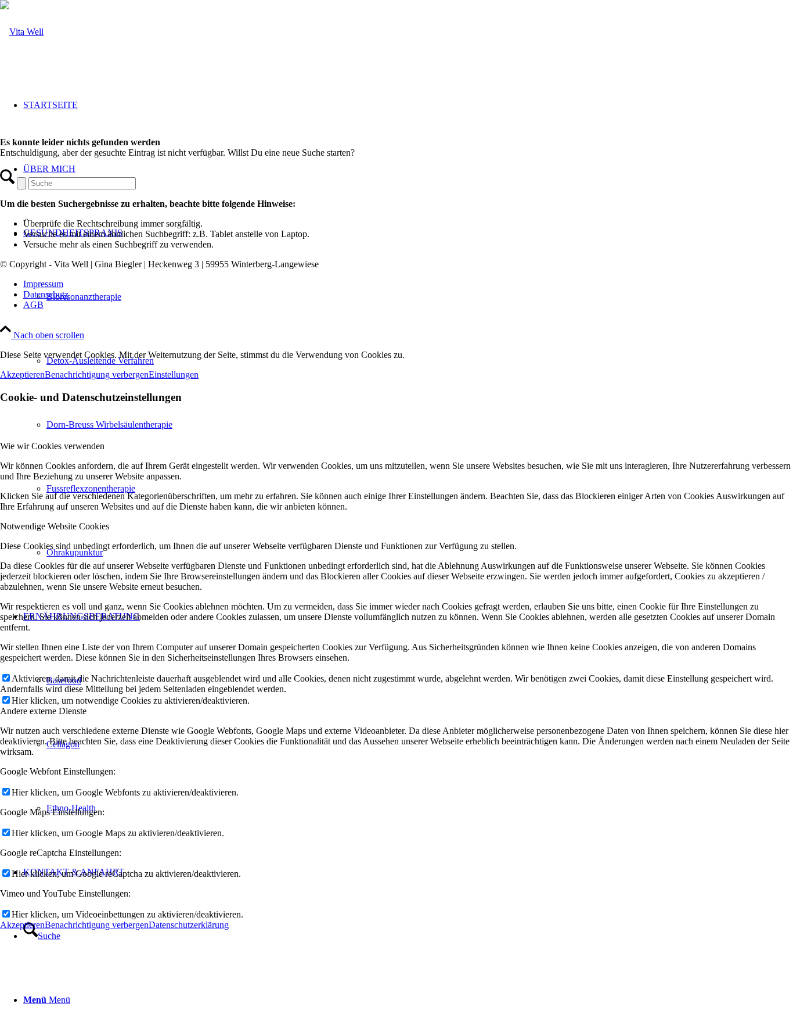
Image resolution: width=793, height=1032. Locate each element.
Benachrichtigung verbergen (97, 374)
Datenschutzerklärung (189, 925)
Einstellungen (174, 374)
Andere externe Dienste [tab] (43, 711)
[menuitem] (408, 936)
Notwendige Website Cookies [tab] (54, 526)
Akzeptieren (22, 374)
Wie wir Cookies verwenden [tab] (52, 446)
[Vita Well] (22, 32)
